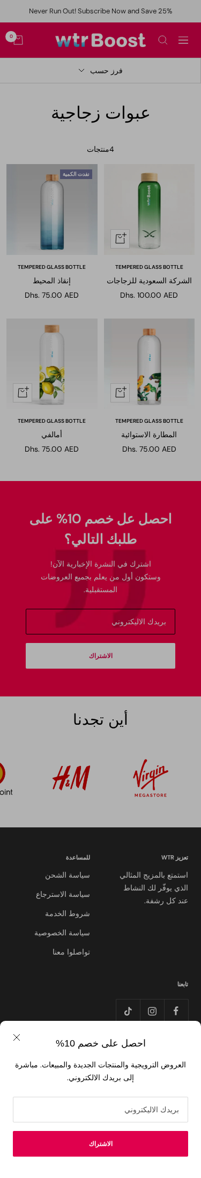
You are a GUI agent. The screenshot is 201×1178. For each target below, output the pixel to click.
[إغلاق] (16, 1037)
